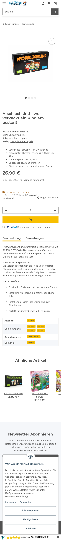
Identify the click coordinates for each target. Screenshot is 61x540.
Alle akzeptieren (30, 510)
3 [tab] (32, 98)
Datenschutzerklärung (17, 443)
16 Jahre (31, 320)
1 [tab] (26, 98)
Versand (28, 179)
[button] (43, 3)
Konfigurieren (30, 519)
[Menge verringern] (6, 210)
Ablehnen (30, 528)
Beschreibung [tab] (12, 238)
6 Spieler (41, 330)
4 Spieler (41, 326)
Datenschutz (26, 502)
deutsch (31, 342)
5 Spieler (31, 330)
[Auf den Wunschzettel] (51, 41)
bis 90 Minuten (34, 337)
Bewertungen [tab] (35, 238)
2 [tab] (29, 98)
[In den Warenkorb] (5, 33)
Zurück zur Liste (12, 23)
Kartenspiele (20, 138)
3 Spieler (31, 326)
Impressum (10, 502)
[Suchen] (54, 11)
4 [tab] (35, 98)
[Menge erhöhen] (54, 210)
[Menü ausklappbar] (4, 2)
